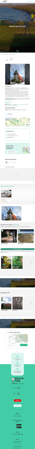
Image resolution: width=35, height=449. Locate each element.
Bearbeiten (11, 60)
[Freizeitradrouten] (9, 236)
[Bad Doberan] (17, 303)
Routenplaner (23, 344)
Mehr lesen (27, 96)
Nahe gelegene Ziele (10, 137)
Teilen (7, 60)
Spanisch (16, 105)
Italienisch (7, 105)
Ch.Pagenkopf (5, 51)
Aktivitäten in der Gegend (11, 134)
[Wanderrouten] (26, 236)
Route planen (18, 388)
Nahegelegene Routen (11, 151)
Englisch (22, 104)
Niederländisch (11, 105)
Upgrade (17, 400)
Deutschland (7, 54)
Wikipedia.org (10, 98)
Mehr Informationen (8, 100)
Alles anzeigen (16, 224)
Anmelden (17, 405)
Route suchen (18, 393)
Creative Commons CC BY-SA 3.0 (8, 286)
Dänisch (18, 104)
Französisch (26, 104)
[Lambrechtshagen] (6, 303)
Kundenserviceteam (17, 447)
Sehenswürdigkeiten (3, 54)
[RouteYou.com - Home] (5, 1)
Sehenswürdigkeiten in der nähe (12, 135)
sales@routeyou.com (18, 443)
